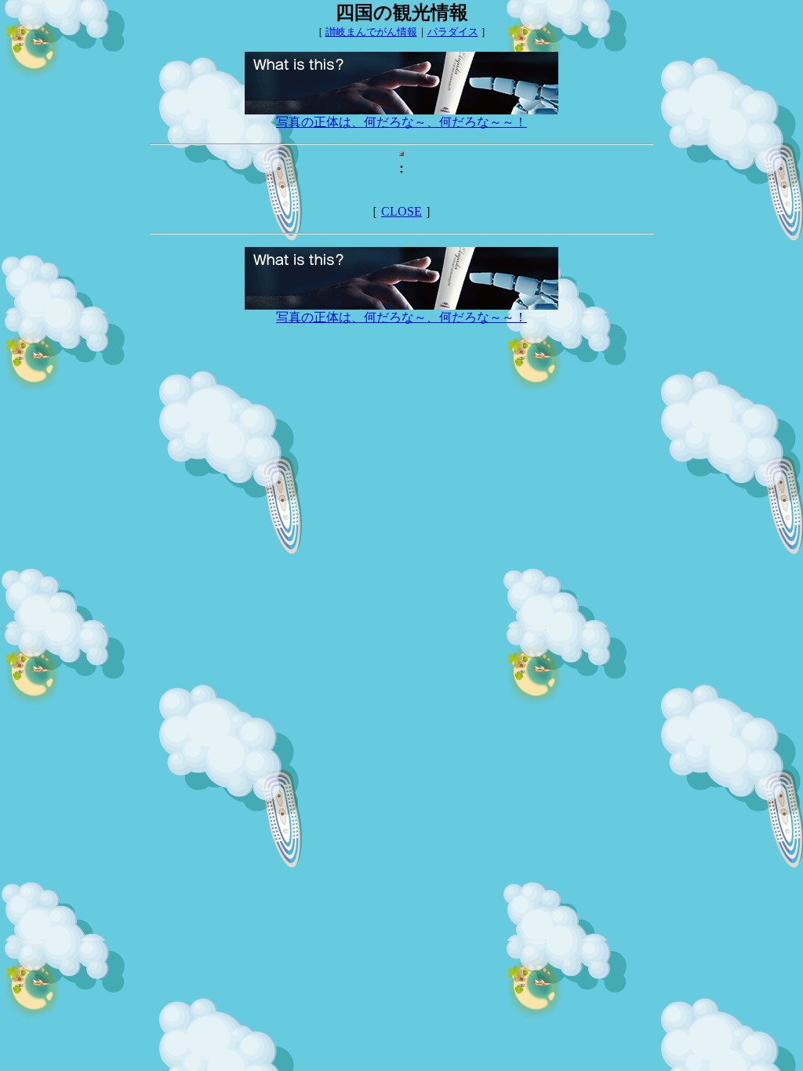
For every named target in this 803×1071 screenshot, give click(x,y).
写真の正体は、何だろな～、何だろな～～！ (401, 122)
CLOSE (401, 211)
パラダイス (452, 32)
